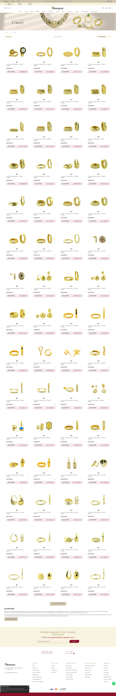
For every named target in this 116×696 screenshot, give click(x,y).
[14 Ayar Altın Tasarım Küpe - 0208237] (17, 239)
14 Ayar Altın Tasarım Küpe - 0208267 (96, 101)
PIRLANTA (30, 4)
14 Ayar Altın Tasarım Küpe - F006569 (69, 325)
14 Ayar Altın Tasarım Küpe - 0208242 (96, 213)
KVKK (33, 665)
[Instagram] (71, 653)
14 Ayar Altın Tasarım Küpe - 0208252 (15, 213)
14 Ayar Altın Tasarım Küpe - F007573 (96, 251)
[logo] (10, 664)
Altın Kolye (106, 670)
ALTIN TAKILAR (9, 4)
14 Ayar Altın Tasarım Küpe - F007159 (15, 549)
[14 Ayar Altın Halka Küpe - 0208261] (99, 127)
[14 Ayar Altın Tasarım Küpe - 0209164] (44, 313)
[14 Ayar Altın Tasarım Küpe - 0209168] (44, 276)
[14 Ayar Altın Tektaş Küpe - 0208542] (17, 52)
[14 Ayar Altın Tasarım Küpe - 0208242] (99, 201)
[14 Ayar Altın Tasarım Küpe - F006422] (99, 425)
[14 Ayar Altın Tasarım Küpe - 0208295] (44, 52)
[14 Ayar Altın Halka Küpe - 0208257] (44, 164)
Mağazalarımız (35, 674)
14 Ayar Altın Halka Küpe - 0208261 (96, 139)
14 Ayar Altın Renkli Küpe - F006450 (14, 437)
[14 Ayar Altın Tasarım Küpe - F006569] (72, 313)
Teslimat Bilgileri (69, 674)
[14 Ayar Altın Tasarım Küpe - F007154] (99, 537)
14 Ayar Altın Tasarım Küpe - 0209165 (15, 325)
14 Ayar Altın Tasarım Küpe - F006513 (69, 400)
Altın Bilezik (106, 674)
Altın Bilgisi (87, 677)
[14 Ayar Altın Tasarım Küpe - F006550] (44, 351)
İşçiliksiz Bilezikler (107, 677)
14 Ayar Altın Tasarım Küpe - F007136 (96, 587)
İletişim (12, 1)
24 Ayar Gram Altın (108, 679)
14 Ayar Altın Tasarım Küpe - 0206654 (42, 475)
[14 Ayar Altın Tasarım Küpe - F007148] (72, 575)
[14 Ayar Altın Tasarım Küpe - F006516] (17, 388)
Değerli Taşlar (88, 670)
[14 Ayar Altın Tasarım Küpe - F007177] (72, 463)
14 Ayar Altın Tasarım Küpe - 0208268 (69, 101)
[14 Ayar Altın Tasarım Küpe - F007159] (17, 537)
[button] (16, 62)
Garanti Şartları (69, 667)
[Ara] (5, 8)
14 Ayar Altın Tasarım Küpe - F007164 (15, 512)
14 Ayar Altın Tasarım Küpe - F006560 (15, 363)
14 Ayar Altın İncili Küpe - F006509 (96, 400)
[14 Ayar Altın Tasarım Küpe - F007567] (17, 276)
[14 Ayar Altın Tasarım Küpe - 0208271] (99, 52)
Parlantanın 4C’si (88, 667)
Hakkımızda (34, 667)
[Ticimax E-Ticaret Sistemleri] (58, 694)
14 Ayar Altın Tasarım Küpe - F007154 (96, 549)
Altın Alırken (87, 672)
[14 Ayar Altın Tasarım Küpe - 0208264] (72, 127)
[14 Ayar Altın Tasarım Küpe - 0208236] (44, 239)
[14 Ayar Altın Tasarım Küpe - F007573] (99, 239)
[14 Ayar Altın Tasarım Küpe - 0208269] (44, 89)
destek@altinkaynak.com (12, 672)
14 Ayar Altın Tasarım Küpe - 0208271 (96, 64)
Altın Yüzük (106, 665)
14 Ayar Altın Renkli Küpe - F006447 (41, 437)
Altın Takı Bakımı (88, 674)
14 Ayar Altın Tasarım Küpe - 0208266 (15, 139)
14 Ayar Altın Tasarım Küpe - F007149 (42, 587)
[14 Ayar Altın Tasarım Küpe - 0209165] (17, 313)
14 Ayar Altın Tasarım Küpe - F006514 (42, 400)
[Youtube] (74, 653)
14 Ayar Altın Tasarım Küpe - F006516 (15, 400)
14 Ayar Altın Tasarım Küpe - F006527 (96, 363)
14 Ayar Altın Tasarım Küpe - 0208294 (69, 64)
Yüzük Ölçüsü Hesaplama (71, 672)
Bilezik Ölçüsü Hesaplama (71, 670)
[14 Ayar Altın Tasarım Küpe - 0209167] (72, 276)
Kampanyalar (54, 670)
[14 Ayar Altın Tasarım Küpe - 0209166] (99, 276)
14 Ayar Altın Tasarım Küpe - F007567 (15, 288)
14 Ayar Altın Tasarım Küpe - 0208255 (96, 176)
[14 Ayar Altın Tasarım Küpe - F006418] (17, 463)
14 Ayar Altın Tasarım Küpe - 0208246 (69, 213)
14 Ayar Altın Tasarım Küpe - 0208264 (69, 139)
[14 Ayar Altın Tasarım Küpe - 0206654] (44, 463)
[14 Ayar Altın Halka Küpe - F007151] (17, 575)
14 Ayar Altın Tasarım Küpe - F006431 (69, 437)
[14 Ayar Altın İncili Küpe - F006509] (99, 388)
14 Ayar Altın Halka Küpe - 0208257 (41, 176)
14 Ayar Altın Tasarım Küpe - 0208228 (69, 251)
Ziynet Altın (106, 681)
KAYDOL (74, 641)
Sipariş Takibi (109, 1)
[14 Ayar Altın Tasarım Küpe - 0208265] (44, 127)
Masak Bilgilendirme (36, 679)
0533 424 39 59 (47, 653)
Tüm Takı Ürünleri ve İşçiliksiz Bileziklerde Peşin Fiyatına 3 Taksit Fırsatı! (58, 1)
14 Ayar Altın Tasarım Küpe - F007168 (96, 475)
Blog (18, 1)
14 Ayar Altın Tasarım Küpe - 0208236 (42, 251)
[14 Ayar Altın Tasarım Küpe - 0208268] (72, 89)
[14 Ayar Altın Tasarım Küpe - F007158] (44, 537)
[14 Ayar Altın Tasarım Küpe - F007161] (72, 500)
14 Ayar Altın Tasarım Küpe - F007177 (69, 475)
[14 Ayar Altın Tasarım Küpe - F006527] (99, 351)
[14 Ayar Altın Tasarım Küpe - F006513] (72, 388)
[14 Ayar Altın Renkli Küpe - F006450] (17, 425)
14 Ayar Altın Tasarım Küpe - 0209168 (42, 288)
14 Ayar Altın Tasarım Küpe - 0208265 (42, 139)
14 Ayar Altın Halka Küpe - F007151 (14, 587)
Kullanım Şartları (69, 677)
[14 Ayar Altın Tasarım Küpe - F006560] (17, 351)
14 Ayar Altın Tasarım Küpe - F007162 (42, 512)
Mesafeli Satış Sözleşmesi (37, 681)
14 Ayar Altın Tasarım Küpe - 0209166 (96, 288)
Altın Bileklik (106, 672)
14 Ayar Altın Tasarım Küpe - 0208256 (69, 176)
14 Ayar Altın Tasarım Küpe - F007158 (42, 549)
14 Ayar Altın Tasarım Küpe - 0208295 (42, 64)
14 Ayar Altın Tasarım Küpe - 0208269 (42, 101)
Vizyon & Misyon (35, 670)
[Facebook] (66, 653)
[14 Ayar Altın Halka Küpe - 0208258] (17, 164)
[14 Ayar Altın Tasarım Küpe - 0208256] (72, 164)
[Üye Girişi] (106, 8)
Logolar (53, 665)
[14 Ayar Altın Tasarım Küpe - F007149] (44, 575)
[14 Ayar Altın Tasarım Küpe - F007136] (99, 575)
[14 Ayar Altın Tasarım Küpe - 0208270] (17, 89)
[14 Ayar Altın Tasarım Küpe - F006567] (99, 313)
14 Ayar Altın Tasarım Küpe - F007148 (69, 587)
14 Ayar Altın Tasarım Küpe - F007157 (69, 549)
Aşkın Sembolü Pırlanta (90, 665)
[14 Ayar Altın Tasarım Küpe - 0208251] (44, 201)
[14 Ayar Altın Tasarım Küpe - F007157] (72, 537)
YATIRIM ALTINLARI (20, 4)
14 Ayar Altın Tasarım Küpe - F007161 (69, 512)
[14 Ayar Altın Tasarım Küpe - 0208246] (72, 201)
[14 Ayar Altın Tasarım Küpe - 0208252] (17, 201)
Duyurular (53, 672)
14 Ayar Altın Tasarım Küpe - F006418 (15, 475)
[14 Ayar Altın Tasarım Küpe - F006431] (72, 425)
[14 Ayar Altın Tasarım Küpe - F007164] (17, 500)
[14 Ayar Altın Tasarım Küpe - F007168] (99, 463)
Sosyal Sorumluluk (36, 672)
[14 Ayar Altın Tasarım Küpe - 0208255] (99, 164)
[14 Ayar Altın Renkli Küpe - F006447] (44, 425)
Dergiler (53, 667)
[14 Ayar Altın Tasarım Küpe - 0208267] (99, 89)
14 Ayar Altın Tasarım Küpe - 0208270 (15, 101)
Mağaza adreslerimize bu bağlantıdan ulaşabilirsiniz (15, 668)
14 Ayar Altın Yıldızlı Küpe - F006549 (69, 363)
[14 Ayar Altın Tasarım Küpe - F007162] (44, 500)
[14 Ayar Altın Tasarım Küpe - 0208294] (72, 52)
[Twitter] (68, 653)
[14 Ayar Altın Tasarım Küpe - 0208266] (17, 127)
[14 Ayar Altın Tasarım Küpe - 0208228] (72, 239)
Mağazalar (6, 1)
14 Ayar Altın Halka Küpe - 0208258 (14, 176)
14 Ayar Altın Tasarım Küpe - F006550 (42, 363)
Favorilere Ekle (27, 68)
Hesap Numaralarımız (37, 677)
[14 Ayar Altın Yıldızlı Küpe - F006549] (72, 351)
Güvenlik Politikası (69, 679)
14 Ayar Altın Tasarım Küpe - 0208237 (15, 251)
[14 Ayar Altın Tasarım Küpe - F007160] (99, 500)
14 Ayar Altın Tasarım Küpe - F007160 (96, 512)
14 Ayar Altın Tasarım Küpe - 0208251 (42, 213)
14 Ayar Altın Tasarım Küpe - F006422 (96, 437)
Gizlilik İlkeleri (68, 665)
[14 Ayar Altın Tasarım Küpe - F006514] (44, 388)
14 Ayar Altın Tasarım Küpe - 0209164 (42, 325)
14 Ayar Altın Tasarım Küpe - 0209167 (69, 288)
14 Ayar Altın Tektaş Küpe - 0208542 (14, 64)
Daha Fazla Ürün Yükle (58, 603)
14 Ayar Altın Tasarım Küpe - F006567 (96, 325)
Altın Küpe (106, 667)
